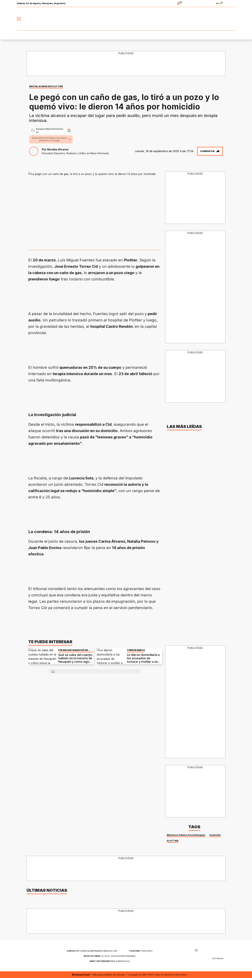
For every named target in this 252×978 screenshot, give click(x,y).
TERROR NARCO (136, 650)
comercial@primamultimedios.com (92, 951)
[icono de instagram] (225, 18)
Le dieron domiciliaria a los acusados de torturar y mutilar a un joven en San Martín (143, 660)
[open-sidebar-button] (19, 19)
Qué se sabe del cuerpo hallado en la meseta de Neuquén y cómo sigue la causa (75, 660)
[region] (126, 63)
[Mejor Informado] (126, 19)
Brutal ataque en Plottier (46, 86)
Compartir (207, 151)
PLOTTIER (172, 840)
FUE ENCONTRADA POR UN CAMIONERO (73, 650)
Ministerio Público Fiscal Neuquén (186, 835)
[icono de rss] (232, 18)
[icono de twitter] (217, 18)
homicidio (215, 835)
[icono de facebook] (210, 18)
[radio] (169, 3)
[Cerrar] (70, 139)
